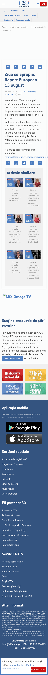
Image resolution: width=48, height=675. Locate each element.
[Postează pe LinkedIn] (32, 67)
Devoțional (7, 469)
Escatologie (8, 20)
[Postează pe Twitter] (24, 67)
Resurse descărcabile (12, 561)
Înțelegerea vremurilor (19, 27)
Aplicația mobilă (10, 571)
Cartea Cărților (9, 493)
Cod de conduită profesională (11, 630)
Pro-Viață (6, 478)
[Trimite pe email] (40, 67)
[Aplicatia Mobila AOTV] (24, 438)
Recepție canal (9, 566)
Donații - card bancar (12, 520)
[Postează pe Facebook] (8, 67)
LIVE (43, 4)
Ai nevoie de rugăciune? (14, 459)
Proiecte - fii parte (11, 515)
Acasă (4, 27)
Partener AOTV (9, 510)
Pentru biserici (9, 539)
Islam (33, 15)
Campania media (23, 20)
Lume (23, 10)
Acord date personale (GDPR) (17, 596)
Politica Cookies (17, 664)
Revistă (5, 576)
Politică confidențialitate (14, 591)
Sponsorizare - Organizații (15, 535)
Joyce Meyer (8, 488)
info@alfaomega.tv (12, 644)
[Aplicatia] (24, 426)
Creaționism (8, 473)
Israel (26, 15)
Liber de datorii (10, 483)
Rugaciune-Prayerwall (13, 464)
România (14, 10)
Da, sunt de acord (38, 669)
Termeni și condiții (11, 586)
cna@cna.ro (40, 635)
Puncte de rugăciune (12, 15)
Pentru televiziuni (11, 544)
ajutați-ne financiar (12, 358)
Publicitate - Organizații (14, 530)
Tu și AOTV (7, 581)
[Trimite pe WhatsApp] (16, 67)
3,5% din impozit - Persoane (16, 525)
